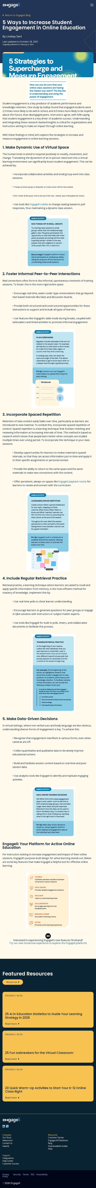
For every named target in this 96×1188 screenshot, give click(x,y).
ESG (32, 1174)
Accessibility (42, 1174)
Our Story (6, 1137)
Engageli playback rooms (72, 481)
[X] (7, 1126)
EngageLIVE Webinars (58, 1140)
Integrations (8, 1158)
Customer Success (10, 1163)
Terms (26, 1174)
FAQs (50, 1148)
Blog (50, 1143)
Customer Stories (56, 1137)
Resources (11, 982)
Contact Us (7, 1143)
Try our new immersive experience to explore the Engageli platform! (48, 943)
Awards (5, 1146)
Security (17, 1174)
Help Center (7, 1160)
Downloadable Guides (58, 1146)
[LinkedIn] (3, 1126)
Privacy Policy (5, 1175)
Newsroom (7, 1140)
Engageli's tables (39, 204)
